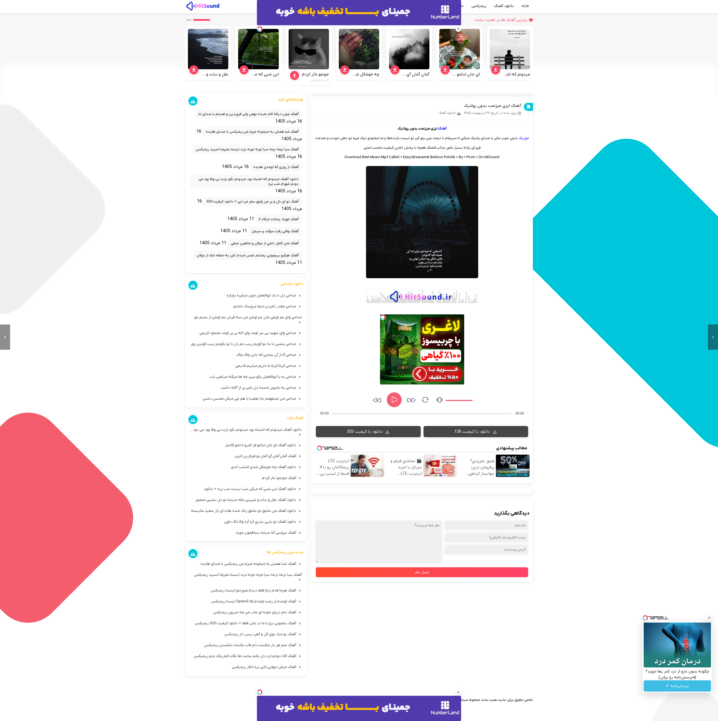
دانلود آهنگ (504, 6)
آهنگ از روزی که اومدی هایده (276, 167)
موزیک (524, 138)
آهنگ (442, 128)
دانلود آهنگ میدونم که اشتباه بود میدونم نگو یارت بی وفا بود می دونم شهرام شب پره (249, 181)
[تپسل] (383, 317)
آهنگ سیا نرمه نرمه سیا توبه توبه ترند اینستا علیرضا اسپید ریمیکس (247, 149)
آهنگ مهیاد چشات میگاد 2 (279, 219)
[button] (201, 20)
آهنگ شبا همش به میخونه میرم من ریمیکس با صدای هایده (252, 131)
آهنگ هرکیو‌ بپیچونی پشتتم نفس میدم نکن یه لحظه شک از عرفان (248, 255)
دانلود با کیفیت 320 (365, 431)
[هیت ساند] (202, 5)
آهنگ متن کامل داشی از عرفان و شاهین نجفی (265, 243)
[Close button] (709, 618)
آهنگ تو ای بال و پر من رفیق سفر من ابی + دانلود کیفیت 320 (252, 201)
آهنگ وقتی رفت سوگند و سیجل (275, 231)
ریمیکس (478, 6)
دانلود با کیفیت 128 (472, 431)
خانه (525, 6)
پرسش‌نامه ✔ (677, 686)
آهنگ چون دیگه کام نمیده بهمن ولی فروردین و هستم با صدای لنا (248, 114)
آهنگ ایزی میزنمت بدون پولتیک (492, 106)
